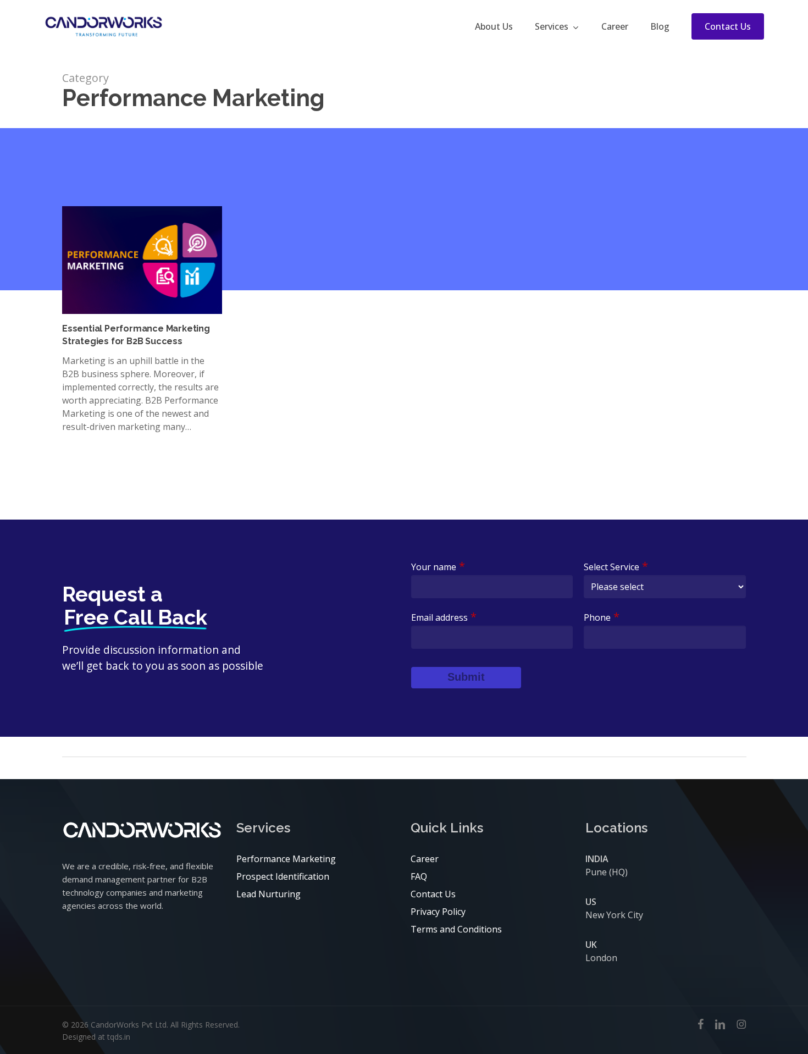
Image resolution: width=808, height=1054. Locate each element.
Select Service (616, 566)
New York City (614, 915)
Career (425, 859)
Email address (444, 617)
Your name (438, 566)
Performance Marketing (286, 859)
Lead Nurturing (268, 894)
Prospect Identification (282, 876)
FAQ (419, 876)
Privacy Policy (438, 912)
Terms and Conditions (456, 929)
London (601, 958)
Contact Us (433, 894)
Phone (601, 617)
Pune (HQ (605, 872)
